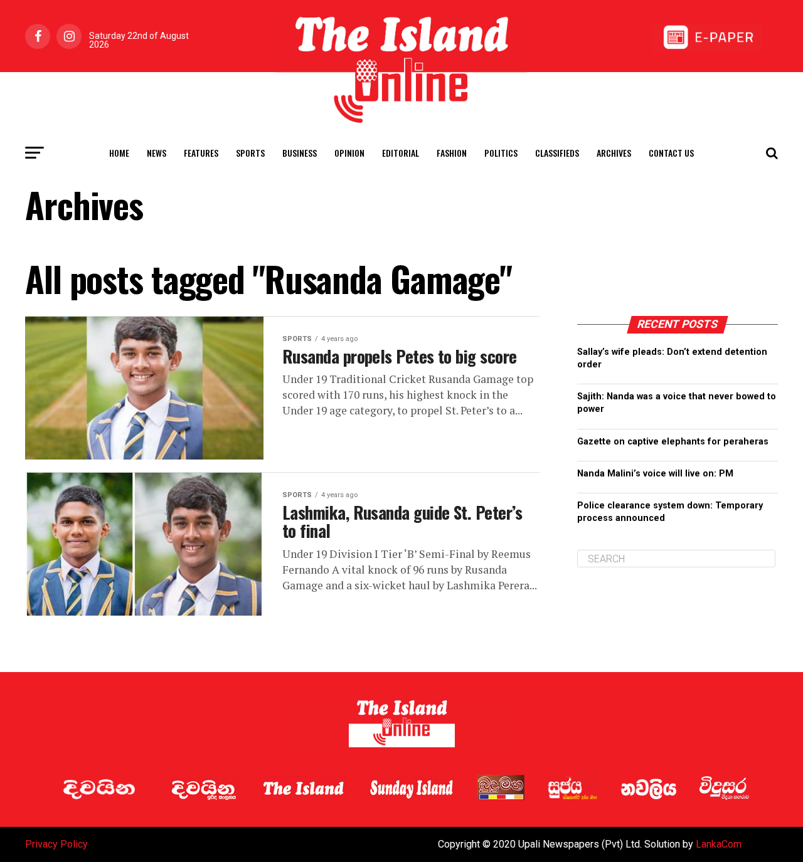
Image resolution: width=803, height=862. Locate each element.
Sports (250, 152)
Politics (501, 152)
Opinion (349, 152)
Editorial (400, 152)
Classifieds (557, 152)
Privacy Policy (56, 844)
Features (201, 152)
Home (119, 152)
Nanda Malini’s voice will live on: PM (655, 473)
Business (299, 152)
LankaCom (719, 844)
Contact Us (671, 152)
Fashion (452, 152)
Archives (614, 152)
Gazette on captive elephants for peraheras (672, 441)
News (156, 152)
